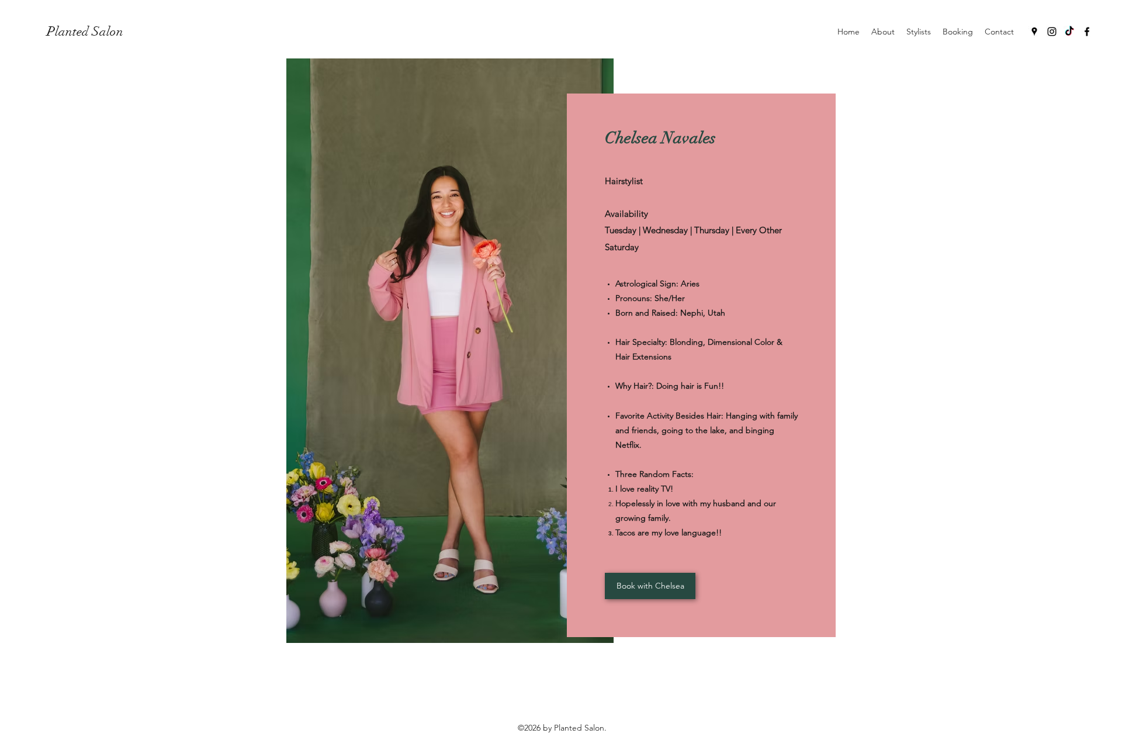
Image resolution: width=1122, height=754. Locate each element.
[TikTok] (1069, 31)
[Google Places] (1034, 31)
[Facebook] (1087, 31)
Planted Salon (85, 31)
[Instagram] (1052, 31)
